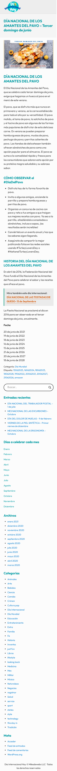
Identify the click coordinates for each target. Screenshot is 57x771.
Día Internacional (15, 609)
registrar (11, 692)
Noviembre (9, 501)
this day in (12, 722)
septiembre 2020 (16, 538)
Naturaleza (13, 683)
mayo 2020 (13, 556)
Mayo (6, 469)
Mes (9, 670)
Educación (12, 618)
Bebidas (11, 587)
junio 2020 (12, 552)
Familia (11, 631)
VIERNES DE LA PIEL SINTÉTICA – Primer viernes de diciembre (28, 424)
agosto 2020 (13, 543)
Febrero (8, 454)
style (9, 714)
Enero (7, 449)
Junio (6, 475)
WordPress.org (14, 754)
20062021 (31, 373)
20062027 (42, 373)
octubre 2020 (14, 534)
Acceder (11, 741)
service (10, 701)
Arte (9, 583)
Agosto (7, 485)
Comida (11, 596)
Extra (10, 627)
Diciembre (9, 506)
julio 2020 (12, 547)
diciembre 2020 (15, 525)
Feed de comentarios (17, 750)
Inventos (11, 644)
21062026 (9, 377)
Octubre (8, 496)
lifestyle (11, 657)
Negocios (11, 688)
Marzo (7, 459)
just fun (11, 648)
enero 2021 (12, 521)
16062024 (29, 370)
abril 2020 (12, 560)
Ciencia (11, 592)
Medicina (11, 666)
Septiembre (9, 490)
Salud (10, 696)
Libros (10, 653)
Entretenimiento (15, 622)
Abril (6, 464)
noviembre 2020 (15, 530)
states (10, 709)
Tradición (12, 727)
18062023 (40, 370)
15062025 (18, 370)
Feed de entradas (16, 745)
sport (10, 705)
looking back (13, 662)
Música (10, 679)
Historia (11, 640)
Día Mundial (21, 366)
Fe (8, 635)
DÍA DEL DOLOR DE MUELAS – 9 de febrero (29, 418)
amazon (19, 377)
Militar (10, 675)
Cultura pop (13, 605)
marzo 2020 (13, 565)
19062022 (19, 373)
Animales (12, 579)
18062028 (9, 373)
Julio (6, 480)
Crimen (11, 600)
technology (12, 718)
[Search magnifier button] (50, 387)
